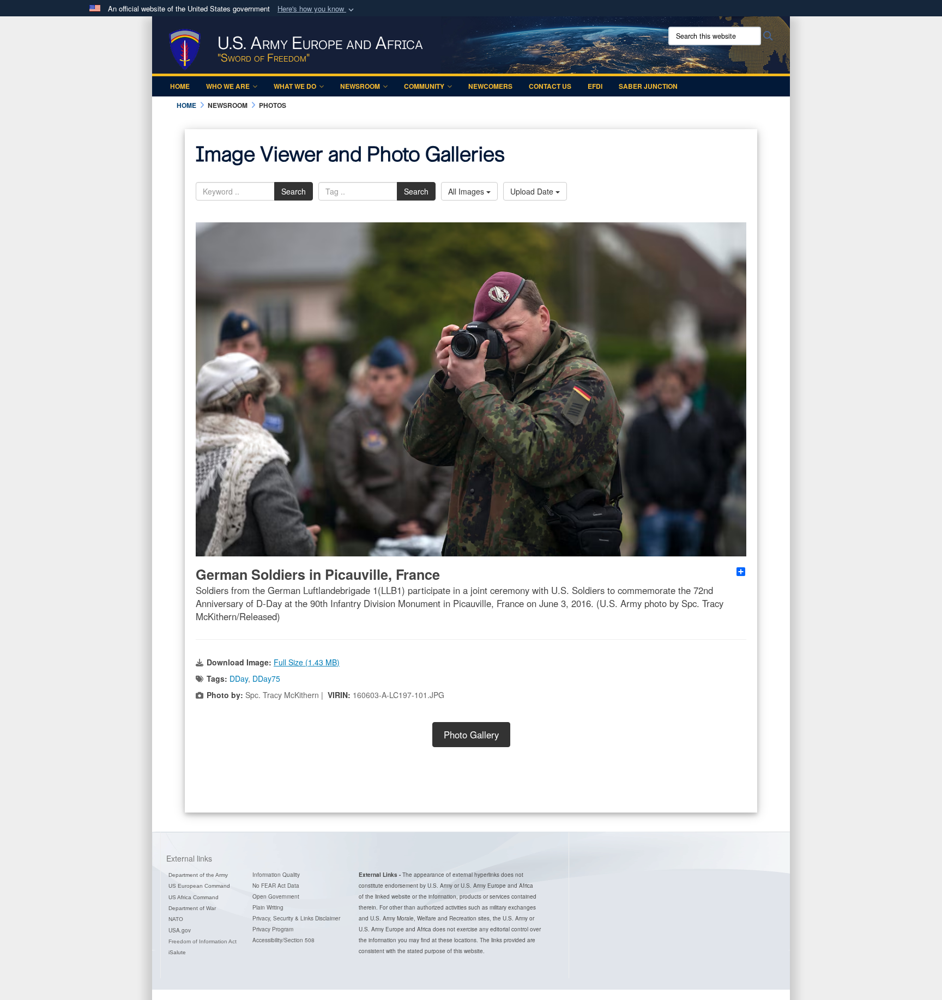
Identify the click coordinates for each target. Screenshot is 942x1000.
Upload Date (532, 191)
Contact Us (550, 86)
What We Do (295, 86)
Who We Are (228, 86)
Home (180, 86)
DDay (239, 678)
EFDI (595, 86)
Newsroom (360, 86)
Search (293, 191)
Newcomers (490, 86)
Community (424, 86)
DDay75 (266, 678)
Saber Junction (648, 86)
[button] (316, 9)
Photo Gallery (471, 734)
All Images (467, 191)
